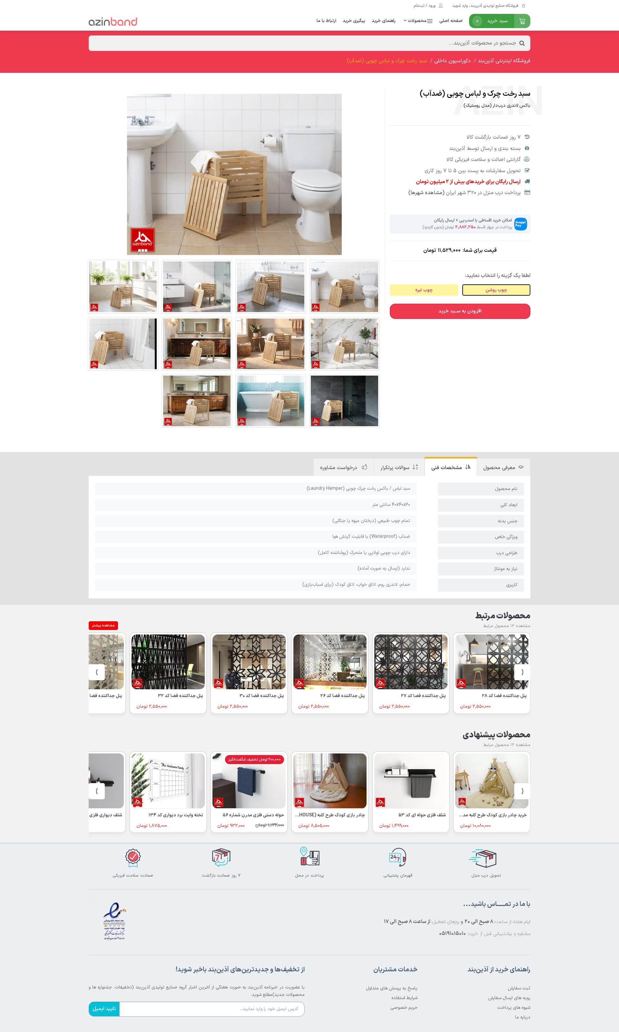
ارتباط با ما (326, 20)
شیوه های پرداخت (513, 1007)
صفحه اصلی (451, 20)
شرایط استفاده (404, 998)
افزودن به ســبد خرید (460, 311)
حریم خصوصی (404, 1007)
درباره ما (522, 1017)
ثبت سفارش (519, 988)
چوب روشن (496, 290)
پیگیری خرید (354, 20)
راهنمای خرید (384, 20)
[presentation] (522, 672)
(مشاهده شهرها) (426, 193)
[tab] (503, 467)
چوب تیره (424, 290)
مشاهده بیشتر (103, 625)
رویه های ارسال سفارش (509, 998)
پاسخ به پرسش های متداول (392, 988)
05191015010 (452, 934)
